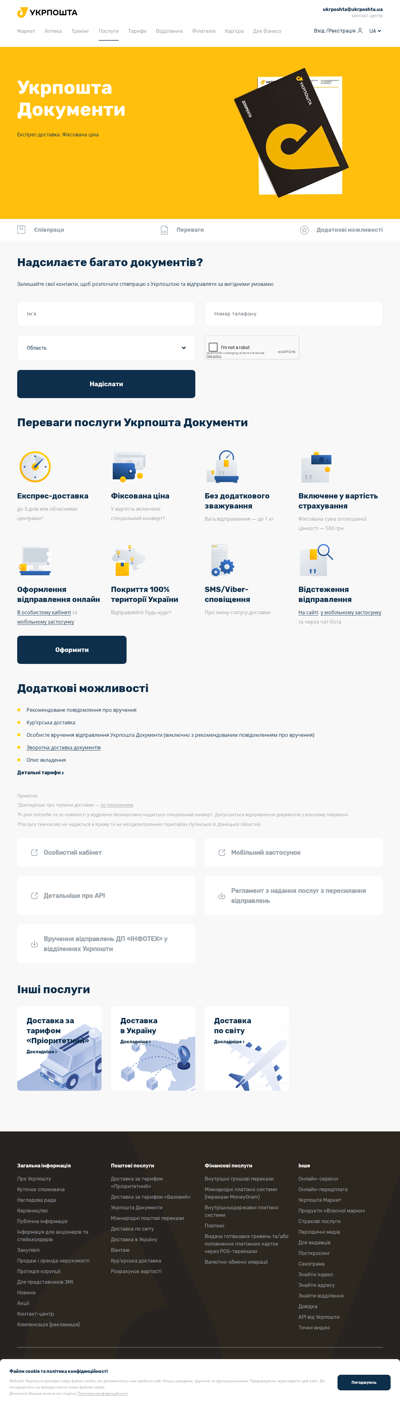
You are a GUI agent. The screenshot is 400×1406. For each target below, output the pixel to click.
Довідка (308, 1306)
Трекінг (80, 31)
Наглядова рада (36, 1200)
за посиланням (117, 805)
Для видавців (314, 1243)
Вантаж (120, 1250)
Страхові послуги (319, 1221)
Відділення (169, 31)
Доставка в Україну (134, 1239)
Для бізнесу (267, 31)
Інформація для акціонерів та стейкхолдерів (52, 1235)
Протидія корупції (39, 1271)
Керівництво (32, 1211)
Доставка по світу (132, 1229)
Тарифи (137, 31)
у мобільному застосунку (351, 612)
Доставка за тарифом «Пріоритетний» (137, 1182)
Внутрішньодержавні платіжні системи (241, 1211)
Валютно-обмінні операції (236, 1262)
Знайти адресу (316, 1285)
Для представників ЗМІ (45, 1282)
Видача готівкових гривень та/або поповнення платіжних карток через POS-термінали (246, 1243)
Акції (23, 1303)
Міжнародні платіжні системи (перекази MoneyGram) (241, 1193)
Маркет (26, 31)
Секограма (311, 1264)
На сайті (308, 612)
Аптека (53, 31)
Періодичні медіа (319, 1232)
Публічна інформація (42, 1221)
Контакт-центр (35, 1314)
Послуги (109, 31)
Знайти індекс (315, 1274)
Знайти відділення (321, 1296)
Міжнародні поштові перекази (147, 1218)
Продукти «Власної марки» (331, 1211)
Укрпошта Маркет (319, 1200)
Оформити (72, 650)
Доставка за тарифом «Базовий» (151, 1197)
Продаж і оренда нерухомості (53, 1261)
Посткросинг (314, 1253)
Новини (26, 1293)
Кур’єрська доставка (136, 1261)
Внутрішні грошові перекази (239, 1179)
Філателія (204, 31)
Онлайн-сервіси (318, 1179)
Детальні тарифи (39, 773)
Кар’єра (234, 31)
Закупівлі (28, 1250)
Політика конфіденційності (103, 1393)
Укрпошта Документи (136, 1208)
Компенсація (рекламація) (48, 1325)
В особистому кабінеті (44, 612)
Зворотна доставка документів (64, 747)
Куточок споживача (41, 1189)
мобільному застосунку (45, 621)
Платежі (214, 1226)
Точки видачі (314, 1328)
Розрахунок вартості (136, 1271)
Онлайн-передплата (323, 1189)
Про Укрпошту (34, 1179)
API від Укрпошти (319, 1317)
